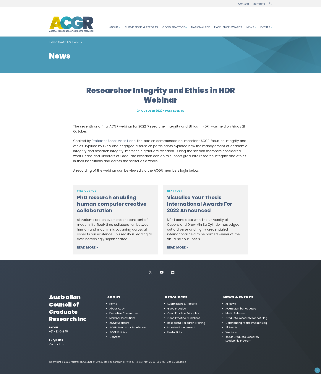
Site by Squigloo (176, 362)
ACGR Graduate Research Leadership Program (242, 338)
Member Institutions (122, 318)
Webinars (232, 332)
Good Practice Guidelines (183, 318)
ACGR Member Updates (241, 308)
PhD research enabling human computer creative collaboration (111, 204)
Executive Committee (123, 313)
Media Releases (235, 313)
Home (52, 41)
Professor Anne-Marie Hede (114, 141)
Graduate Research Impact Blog (246, 318)
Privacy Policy (134, 362)
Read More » (87, 247)
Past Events (74, 41)
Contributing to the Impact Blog (246, 323)
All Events (232, 327)
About (114, 27)
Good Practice (173, 27)
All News (231, 304)
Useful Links (174, 332)
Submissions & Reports (141, 27)
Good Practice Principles (183, 313)
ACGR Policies (118, 332)
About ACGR (117, 308)
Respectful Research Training (186, 323)
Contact (243, 4)
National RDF (200, 27)
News (250, 27)
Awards (228, 27)
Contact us (56, 344)
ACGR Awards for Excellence (127, 327)
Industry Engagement (181, 327)
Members (259, 4)
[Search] (270, 4)
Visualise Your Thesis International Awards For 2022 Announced (199, 204)
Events (265, 27)
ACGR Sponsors (119, 323)
